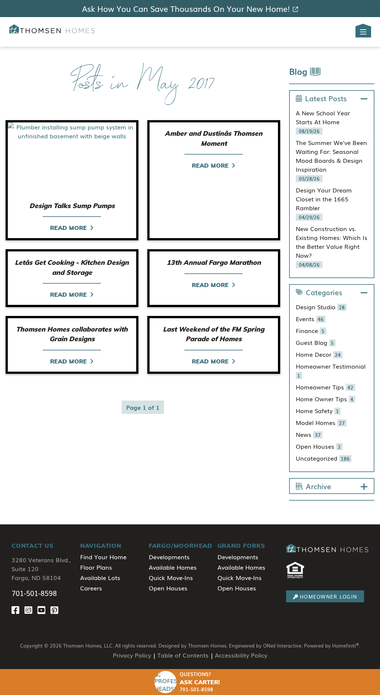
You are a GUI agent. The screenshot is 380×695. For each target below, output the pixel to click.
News (308, 434)
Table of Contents (183, 654)
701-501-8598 (34, 593)
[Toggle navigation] (363, 31)
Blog (299, 71)
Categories (324, 292)
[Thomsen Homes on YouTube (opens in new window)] (43, 609)
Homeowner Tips (325, 386)
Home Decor (318, 354)
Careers (91, 587)
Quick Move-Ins (171, 577)
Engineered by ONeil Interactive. (265, 645)
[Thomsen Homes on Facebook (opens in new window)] (18, 609)
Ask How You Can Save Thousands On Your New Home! (186, 8)
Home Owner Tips (325, 398)
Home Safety (317, 410)
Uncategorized (323, 458)
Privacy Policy (132, 654)
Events (310, 318)
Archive (318, 486)
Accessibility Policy (241, 654)
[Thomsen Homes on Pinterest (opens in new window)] (55, 609)
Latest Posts (326, 98)
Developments (169, 556)
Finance (310, 330)
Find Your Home (103, 556)
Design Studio (320, 306)
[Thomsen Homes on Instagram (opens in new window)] (30, 609)
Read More (68, 227)
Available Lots (100, 577)
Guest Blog (315, 342)
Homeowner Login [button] (328, 596)
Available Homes (173, 567)
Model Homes (320, 422)
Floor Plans (96, 567)
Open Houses (318, 446)
